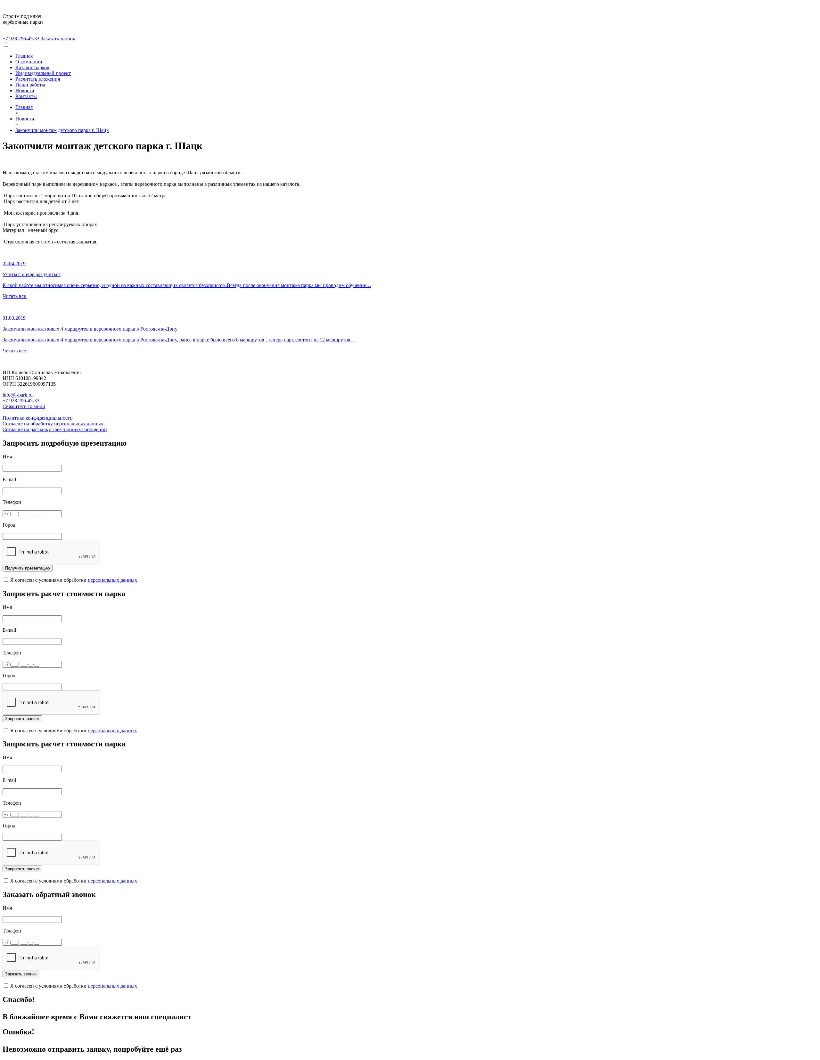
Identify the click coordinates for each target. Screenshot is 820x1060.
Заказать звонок (58, 38)
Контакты (26, 96)
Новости (24, 90)
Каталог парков (32, 67)
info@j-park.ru (18, 395)
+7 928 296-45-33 (21, 38)
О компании (28, 61)
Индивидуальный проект (43, 73)
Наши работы (30, 84)
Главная (24, 56)
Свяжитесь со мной (24, 406)
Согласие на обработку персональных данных (53, 423)
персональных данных (112, 580)
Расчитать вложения (37, 79)
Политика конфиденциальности (38, 418)
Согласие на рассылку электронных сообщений (55, 429)
